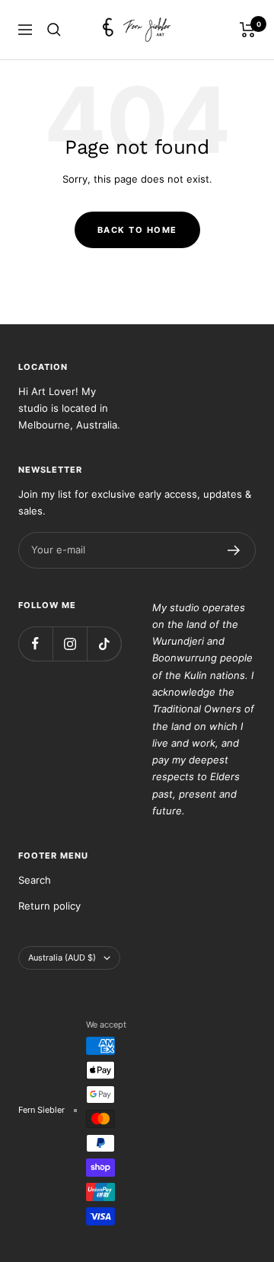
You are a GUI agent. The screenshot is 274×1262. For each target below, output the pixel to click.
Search (34, 880)
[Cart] (248, 29)
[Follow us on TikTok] (104, 643)
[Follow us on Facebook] (35, 643)
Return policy (49, 906)
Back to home (137, 230)
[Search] (54, 30)
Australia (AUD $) (62, 957)
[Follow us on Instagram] (70, 643)
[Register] (234, 550)
